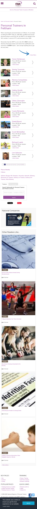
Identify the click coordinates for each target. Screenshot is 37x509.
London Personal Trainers (8, 488)
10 (22, 164)
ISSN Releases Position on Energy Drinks (11, 410)
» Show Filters (33, 55)
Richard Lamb (17, 142)
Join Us (12, 9)
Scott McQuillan (18, 132)
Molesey (32, 175)
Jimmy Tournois (18, 69)
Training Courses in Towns (8, 490)
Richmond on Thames (7, 177)
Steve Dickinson (18, 59)
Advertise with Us (24, 486)
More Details (16, 64)
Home (2, 21)
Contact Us (23, 490)
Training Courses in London (8, 486)
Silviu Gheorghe (18, 101)
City (3, 478)
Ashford (3, 175)
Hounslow (21, 175)
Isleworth (27, 175)
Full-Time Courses (24, 479)
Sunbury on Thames (19, 177)
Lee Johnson (17, 153)
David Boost (17, 121)
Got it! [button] (28, 503)
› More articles (5, 465)
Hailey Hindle (17, 90)
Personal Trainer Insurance (21, 9)
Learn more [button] (6, 506)
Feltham (3, 172)
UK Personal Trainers (8, 21)
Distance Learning (24, 481)
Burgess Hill (9, 175)
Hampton (15, 175)
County (3, 481)
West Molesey (10, 179)
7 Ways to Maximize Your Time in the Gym (11, 319)
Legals (21, 488)
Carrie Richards (18, 111)
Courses (4, 479)
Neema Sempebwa (19, 80)
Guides (5, 270)
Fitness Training (24, 478)
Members (31, 9)
